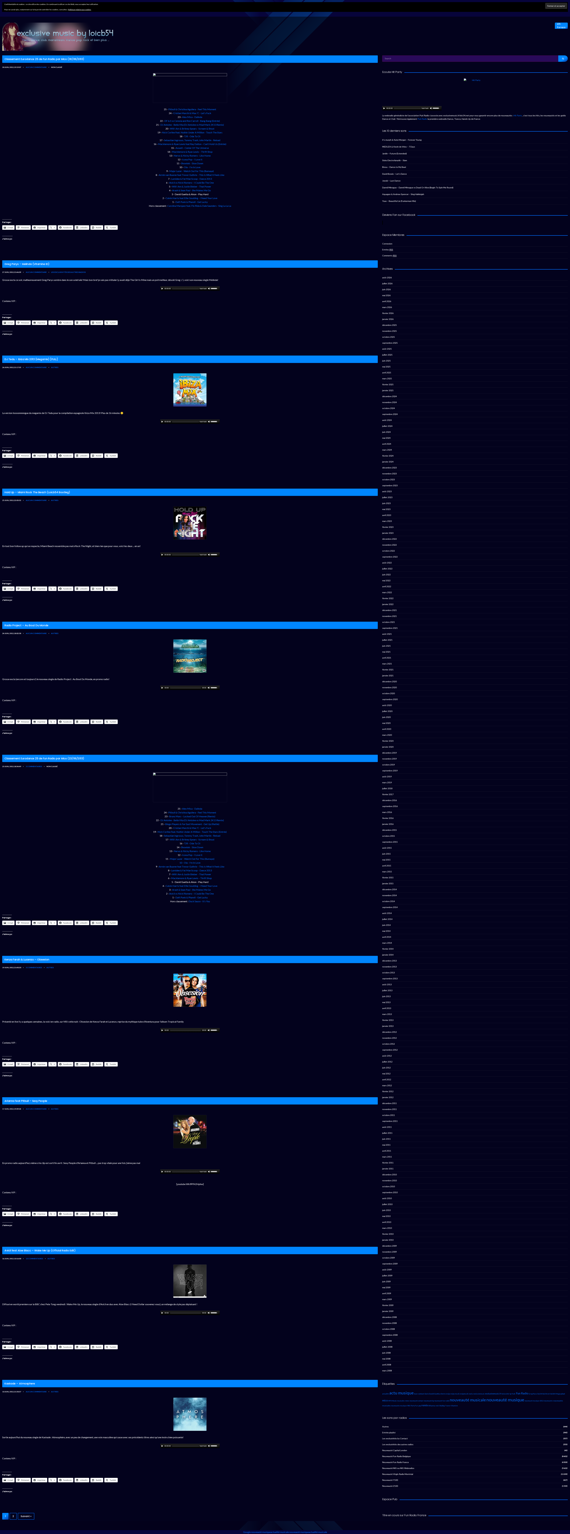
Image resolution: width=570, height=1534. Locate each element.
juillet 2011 (387, 1133)
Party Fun (414, 1406)
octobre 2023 (388, 479)
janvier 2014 (388, 954)
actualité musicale (280, 1532)
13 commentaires (34, 1258)
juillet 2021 (387, 640)
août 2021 (387, 634)
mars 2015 (387, 871)
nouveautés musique (399, 1406)
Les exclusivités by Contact (395, 1438)
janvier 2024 (388, 461)
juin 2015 (386, 853)
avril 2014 (386, 937)
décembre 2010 (389, 1174)
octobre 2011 (388, 1115)
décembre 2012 (389, 1032)
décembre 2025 (389, 325)
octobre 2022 (388, 551)
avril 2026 (386, 301)
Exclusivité (505, 1394)
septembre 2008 (390, 1335)
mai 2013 (386, 1002)
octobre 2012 (388, 1044)
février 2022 (388, 598)
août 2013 (387, 984)
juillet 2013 (387, 990)
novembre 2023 (389, 473)
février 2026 (388, 313)
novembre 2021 (389, 616)
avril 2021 (386, 657)
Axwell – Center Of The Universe (192, 147)
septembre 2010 (390, 1192)
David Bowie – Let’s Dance (394, 174)
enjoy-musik (455, 1394)
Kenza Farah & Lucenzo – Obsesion (26, 959)
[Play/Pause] (162, 288)
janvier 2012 (388, 1097)
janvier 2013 (388, 1026)
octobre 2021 (388, 622)
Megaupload (560, 1394)
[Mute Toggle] (209, 288)
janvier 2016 (388, 824)
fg (510, 1394)
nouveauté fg (429, 1401)
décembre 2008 (389, 1317)
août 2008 (387, 1341)
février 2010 (388, 1234)
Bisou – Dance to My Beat (394, 167)
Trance (448, 1406)
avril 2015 (386, 865)
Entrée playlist (389, 1432)
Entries (387, 249)
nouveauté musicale (468, 1399)
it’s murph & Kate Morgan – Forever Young (402, 140)
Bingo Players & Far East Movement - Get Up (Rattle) (192, 824)
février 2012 (388, 1091)
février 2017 (388, 794)
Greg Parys (533, 1394)
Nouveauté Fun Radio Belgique (396, 1456)
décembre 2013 (389, 960)
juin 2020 (386, 717)
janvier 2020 (388, 747)
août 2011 (387, 1127)
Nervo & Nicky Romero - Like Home (192, 155)
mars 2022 (387, 592)
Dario (427, 1394)
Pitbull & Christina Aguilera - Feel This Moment (192, 109)
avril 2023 (386, 515)
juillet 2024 (387, 426)
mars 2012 (387, 1085)
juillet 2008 (387, 1347)
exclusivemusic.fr (493, 1393)
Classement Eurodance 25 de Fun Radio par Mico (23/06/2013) (44, 758)
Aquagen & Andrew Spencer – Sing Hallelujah (403, 194)
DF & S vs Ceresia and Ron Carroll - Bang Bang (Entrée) (192, 120)
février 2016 (388, 818)
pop (419, 1406)
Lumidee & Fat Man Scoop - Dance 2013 (191, 178)
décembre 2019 (389, 752)
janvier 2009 (388, 1311)
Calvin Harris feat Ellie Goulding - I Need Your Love (191, 198)
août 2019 (387, 776)
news (407, 1401)
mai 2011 (386, 1145)
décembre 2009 (389, 1246)
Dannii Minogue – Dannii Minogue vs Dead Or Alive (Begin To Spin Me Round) (417, 187)
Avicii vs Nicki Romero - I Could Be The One (191, 182)
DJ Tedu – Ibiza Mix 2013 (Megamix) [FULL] (31, 359)
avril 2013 (386, 1008)
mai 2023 (386, 509)
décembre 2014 (389, 889)
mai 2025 (386, 366)
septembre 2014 (390, 907)
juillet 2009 (387, 1275)
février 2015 (388, 877)
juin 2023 (386, 503)
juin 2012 (386, 1067)
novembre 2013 (389, 966)
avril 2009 (386, 1293)
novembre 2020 (389, 687)
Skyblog (442, 1406)
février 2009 (388, 1305)
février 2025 (388, 384)
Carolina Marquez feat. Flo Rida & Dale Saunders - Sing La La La (199, 205)
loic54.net (546, 1394)
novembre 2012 (389, 1038)
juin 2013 (386, 996)
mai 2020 (386, 723)
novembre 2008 (389, 1323)
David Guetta (434, 1394)
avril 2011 (386, 1150)
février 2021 (388, 669)
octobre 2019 (388, 764)
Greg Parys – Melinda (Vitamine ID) (26, 264)
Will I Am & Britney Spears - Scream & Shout (192, 128)
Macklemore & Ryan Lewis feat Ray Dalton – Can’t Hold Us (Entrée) (192, 144)
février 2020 (388, 741)
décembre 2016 (389, 800)
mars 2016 (387, 812)
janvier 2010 (388, 1240)
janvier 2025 (388, 390)
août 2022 (387, 562)
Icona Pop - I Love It (192, 159)
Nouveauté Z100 (390, 1486)
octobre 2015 (388, 836)
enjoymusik (464, 1394)
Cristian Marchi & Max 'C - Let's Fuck (192, 113)
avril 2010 (386, 1222)
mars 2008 (387, 1370)
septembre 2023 (390, 485)
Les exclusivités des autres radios (68, 272)
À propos (561, 27)
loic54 (539, 1394)
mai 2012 (386, 1073)
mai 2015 (386, 859)
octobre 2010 (388, 1186)
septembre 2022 (390, 556)
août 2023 (387, 491)
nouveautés (548, 1401)
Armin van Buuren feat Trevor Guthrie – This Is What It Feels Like (191, 174)
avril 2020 (386, 729)
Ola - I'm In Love (192, 167)
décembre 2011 (389, 1103)
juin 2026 (386, 289)
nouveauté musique (505, 1399)
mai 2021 (386, 651)
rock (437, 1406)
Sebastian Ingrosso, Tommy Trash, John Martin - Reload (192, 140)
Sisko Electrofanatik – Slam (394, 160)
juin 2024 (386, 432)
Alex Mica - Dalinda (192, 117)
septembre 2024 (390, 414)
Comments (389, 255)
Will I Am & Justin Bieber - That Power (191, 186)
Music (394, 1401)
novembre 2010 (389, 1180)
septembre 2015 (390, 842)
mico (385, 1400)
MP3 (389, 1401)
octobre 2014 (388, 901)
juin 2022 (386, 574)
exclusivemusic (479, 1394)
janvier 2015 (388, 883)
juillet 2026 (387, 283)
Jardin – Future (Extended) (394, 153)
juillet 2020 (387, 711)
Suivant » (26, 1516)
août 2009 (387, 1269)
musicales (401, 1401)
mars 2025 (387, 378)
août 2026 (387, 277)
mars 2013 (387, 1014)
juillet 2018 (387, 788)
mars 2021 (387, 663)
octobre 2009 (388, 1257)
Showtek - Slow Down (192, 163)
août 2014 (387, 913)
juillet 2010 (387, 1204)
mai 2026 (386, 295)
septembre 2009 (390, 1263)
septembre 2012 (390, 1050)
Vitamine (454, 1406)
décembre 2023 (389, 467)
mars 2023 (387, 521)
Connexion (387, 243)
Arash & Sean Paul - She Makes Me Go (191, 190)
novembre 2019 (389, 758)
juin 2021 (386, 646)
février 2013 (388, 1020)
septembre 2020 (390, 699)
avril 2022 (386, 586)
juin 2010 (386, 1210)
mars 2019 (387, 782)
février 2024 (388, 455)
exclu (471, 1394)
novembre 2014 (389, 895)
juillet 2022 (387, 568)
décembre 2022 (389, 539)
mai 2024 (386, 438)
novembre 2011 (389, 1109)
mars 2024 (387, 450)
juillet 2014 (387, 919)
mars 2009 (387, 1299)
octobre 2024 (388, 408)
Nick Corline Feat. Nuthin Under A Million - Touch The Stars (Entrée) (192, 831)
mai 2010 (386, 1216)
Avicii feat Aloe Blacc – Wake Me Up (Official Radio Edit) (39, 1250)
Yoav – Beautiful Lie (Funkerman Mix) (399, 201)
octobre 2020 (388, 693)
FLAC (514, 1394)
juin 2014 (386, 925)
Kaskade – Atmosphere (19, 1383)
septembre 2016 (390, 806)
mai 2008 (386, 1358)
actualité (385, 1394)
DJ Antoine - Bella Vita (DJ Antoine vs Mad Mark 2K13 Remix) (192, 124)
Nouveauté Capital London (394, 1450)
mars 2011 (387, 1156)
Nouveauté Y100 (390, 1480)
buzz (416, 1394)
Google (247, 1532)
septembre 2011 (390, 1121)
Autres (54, 367)
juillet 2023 (387, 497)
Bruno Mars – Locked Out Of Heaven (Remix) (192, 816)
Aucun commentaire (36, 67)
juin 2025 (386, 360)
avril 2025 (386, 372)
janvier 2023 (388, 533)
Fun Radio (522, 1393)
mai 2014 (386, 931)
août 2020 (387, 705)
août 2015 (387, 848)
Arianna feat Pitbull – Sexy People (25, 1101)
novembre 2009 (389, 1251)
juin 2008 (386, 1352)
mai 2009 (386, 1287)
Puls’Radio (422, 119)
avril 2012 (386, 1079)
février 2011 (388, 1162)
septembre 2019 (390, 770)
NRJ (408, 1405)
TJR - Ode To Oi (192, 136)
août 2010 (387, 1198)
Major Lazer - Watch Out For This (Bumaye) (191, 171)
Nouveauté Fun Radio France (395, 1462)
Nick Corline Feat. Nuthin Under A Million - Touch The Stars (192, 132)
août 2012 (387, 1055)
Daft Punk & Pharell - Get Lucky (191, 201)
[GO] (563, 58)
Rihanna (431, 1405)
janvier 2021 (388, 675)
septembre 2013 (390, 978)
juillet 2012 (387, 1061)
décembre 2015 (389, 830)
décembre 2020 (389, 681)
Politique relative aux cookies (79, 9)
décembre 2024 (389, 396)
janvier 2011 (388, 1168)
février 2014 (388, 949)
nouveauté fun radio (441, 1401)
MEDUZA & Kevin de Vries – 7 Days (398, 146)
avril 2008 (386, 1364)
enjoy (448, 1394)
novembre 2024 (389, 402)
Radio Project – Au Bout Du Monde (26, 625)
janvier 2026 (388, 319)
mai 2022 (386, 580)
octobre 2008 (388, 1329)
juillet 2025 (387, 354)
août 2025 (387, 349)
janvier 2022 (388, 604)
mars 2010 (387, 1228)
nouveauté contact (416, 1401)
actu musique (401, 1392)
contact (421, 1394)
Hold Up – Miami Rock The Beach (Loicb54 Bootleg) (37, 492)
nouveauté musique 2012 (534, 1401)
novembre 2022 (389, 545)
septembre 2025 (390, 343)
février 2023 (388, 527)
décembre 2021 (389, 610)
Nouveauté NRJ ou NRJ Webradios (398, 1468)
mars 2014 (387, 943)
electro (443, 1394)
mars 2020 (387, 735)
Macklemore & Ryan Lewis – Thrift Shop (192, 151)
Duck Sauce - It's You (199, 901)
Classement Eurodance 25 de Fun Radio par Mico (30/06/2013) (44, 59)
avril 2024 (386, 444)
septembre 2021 (390, 628)
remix (424, 1405)
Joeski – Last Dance (391, 180)
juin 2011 (386, 1139)
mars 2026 (387, 307)
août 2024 (387, 420)
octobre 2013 (388, 972)
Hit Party (518, 115)
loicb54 (552, 1394)
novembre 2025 (389, 331)
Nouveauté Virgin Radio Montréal (397, 1474)
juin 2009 (386, 1281)
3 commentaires (34, 766)
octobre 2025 (388, 337)
